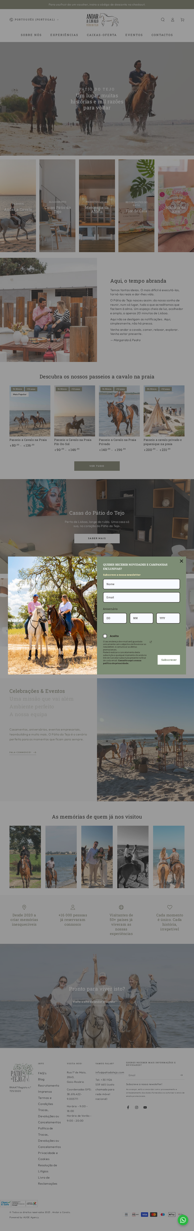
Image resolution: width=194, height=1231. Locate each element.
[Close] (181, 561)
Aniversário (110, 609)
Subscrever (169, 660)
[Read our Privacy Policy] (151, 642)
